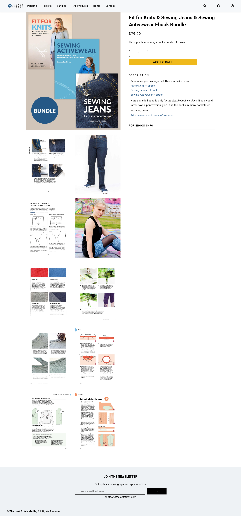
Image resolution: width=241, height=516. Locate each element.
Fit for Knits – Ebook (143, 85)
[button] (205, 6)
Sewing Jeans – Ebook (144, 90)
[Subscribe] (157, 491)
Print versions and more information (152, 115)
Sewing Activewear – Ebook (147, 94)
